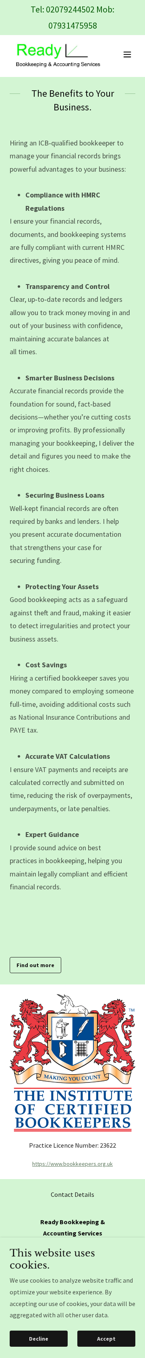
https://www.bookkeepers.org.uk (72, 1163)
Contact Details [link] (72, 1194)
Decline (38, 1338)
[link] (53, 54)
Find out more (35, 965)
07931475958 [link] (72, 25)
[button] (127, 54)
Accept (106, 1338)
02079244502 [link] (70, 9)
